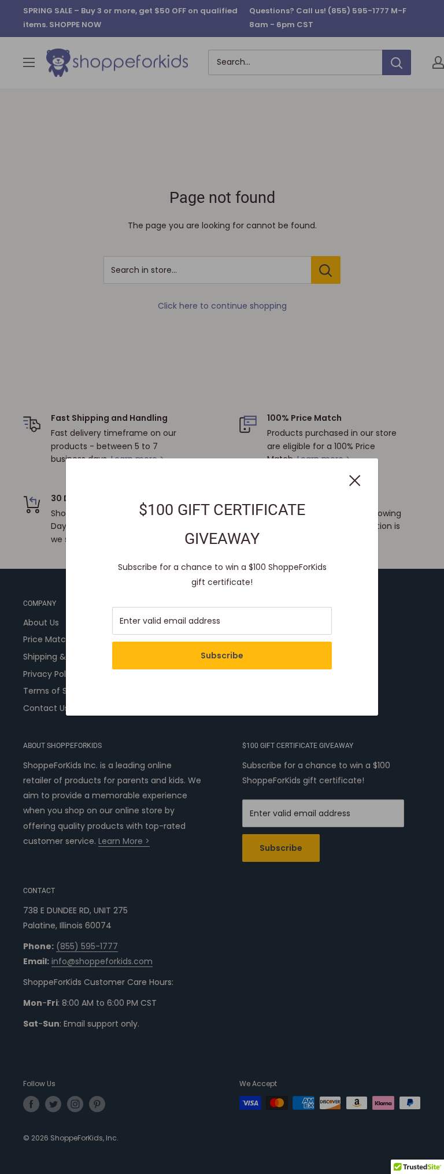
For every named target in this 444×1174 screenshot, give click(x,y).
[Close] (355, 479)
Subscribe (222, 655)
